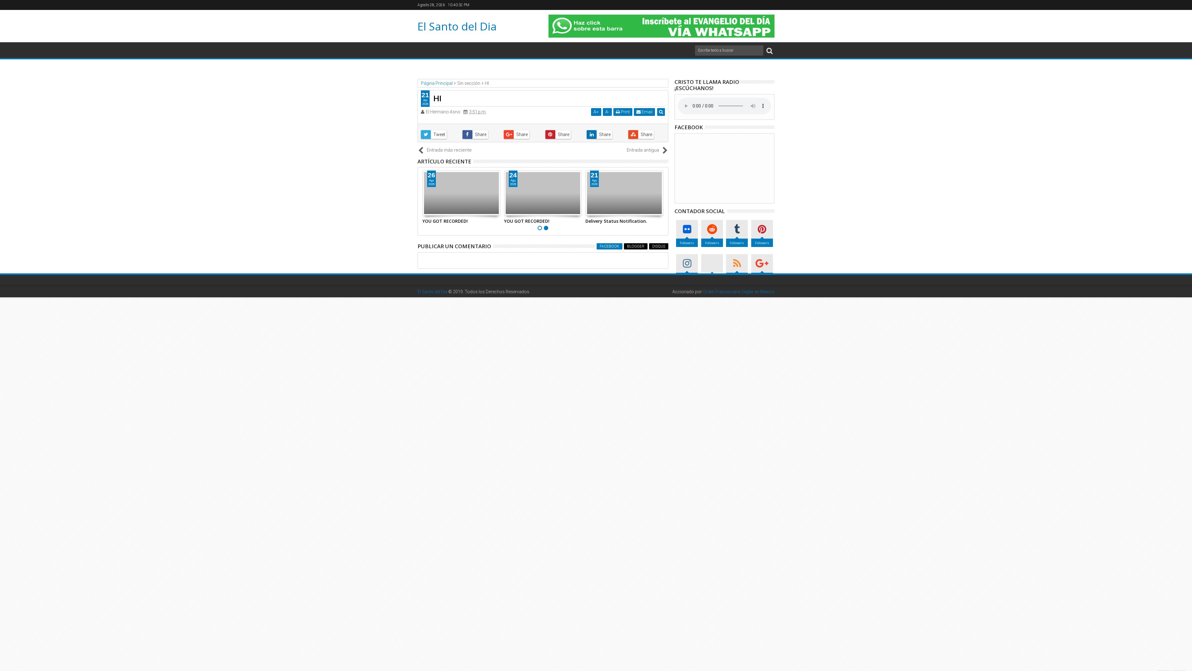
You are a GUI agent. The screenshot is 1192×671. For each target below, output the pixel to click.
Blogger (635, 246)
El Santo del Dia (457, 26)
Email (646, 111)
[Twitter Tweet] (439, 134)
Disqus (658, 246)
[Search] (769, 50)
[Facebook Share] (481, 134)
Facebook (609, 246)
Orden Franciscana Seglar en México (738, 291)
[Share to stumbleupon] (646, 134)
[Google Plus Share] (522, 134)
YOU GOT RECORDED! (445, 221)
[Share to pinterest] (563, 134)
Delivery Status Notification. (616, 221)
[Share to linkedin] (605, 134)
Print (625, 111)
